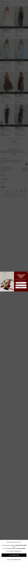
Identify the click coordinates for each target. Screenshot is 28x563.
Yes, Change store (14, 555)
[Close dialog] (27, 272)
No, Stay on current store (14, 559)
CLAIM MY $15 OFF (21, 287)
